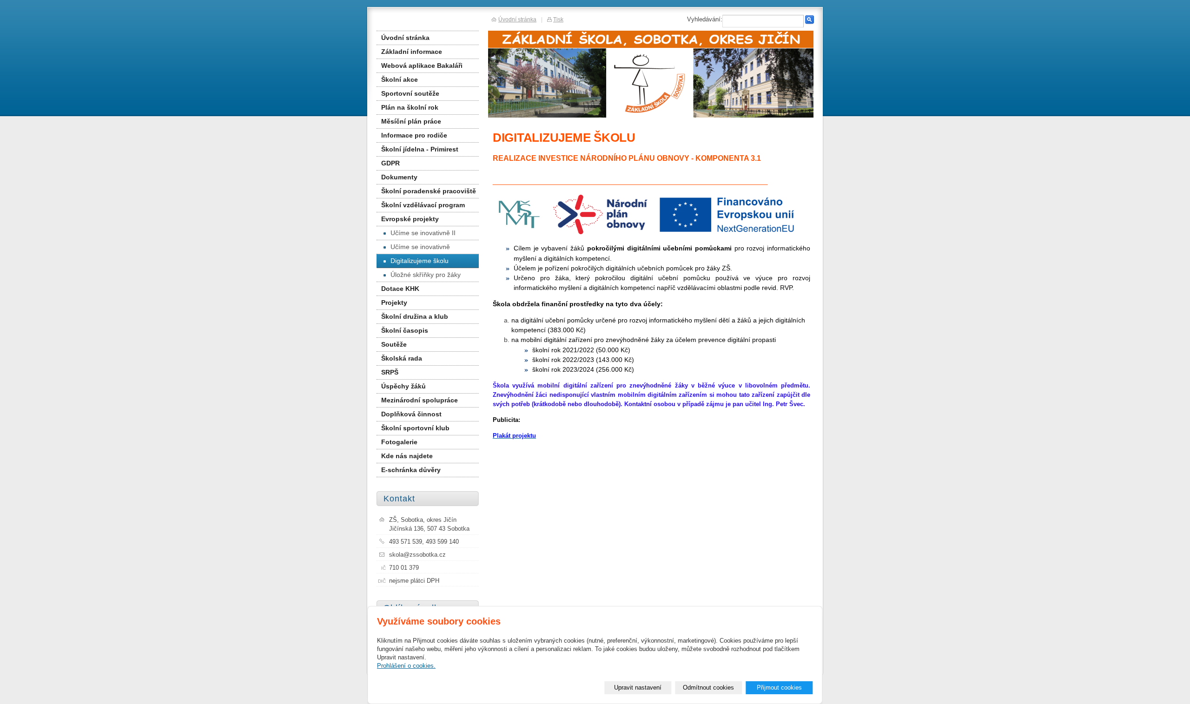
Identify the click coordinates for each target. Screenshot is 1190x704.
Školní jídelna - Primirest (419, 149)
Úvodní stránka (405, 37)
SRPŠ (389, 372)
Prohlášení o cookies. (406, 665)
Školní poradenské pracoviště (428, 191)
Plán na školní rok (409, 107)
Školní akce (399, 79)
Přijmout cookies (779, 687)
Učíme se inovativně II (423, 233)
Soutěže (394, 344)
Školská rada (401, 358)
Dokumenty (399, 177)
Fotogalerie (399, 442)
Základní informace (411, 51)
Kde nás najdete (407, 456)
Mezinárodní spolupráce (419, 400)
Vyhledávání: (704, 19)
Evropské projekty (410, 219)
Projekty (394, 302)
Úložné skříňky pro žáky (425, 274)
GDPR (390, 163)
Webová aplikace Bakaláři (422, 65)
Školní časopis (404, 330)
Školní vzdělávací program (423, 205)
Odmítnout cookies (708, 687)
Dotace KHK (400, 288)
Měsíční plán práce (411, 121)
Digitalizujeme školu (419, 260)
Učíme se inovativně (420, 246)
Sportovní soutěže (410, 93)
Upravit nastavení (637, 687)
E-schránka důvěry (411, 470)
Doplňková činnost (411, 414)
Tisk (558, 19)
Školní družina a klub (414, 316)
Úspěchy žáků (403, 386)
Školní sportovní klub (415, 428)
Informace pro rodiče (414, 135)
